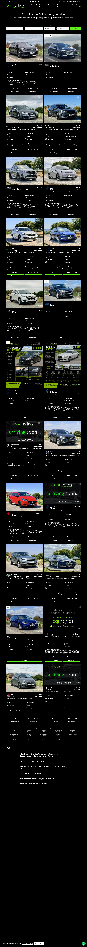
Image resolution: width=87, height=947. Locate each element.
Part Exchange (15, 91)
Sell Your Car (41, 6)
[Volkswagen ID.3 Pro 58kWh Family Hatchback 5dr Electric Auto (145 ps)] (62, 170)
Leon (13, 638)
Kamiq (14, 250)
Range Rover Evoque (20, 189)
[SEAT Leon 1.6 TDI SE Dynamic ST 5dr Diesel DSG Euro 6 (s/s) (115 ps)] (24, 619)
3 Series (53, 392)
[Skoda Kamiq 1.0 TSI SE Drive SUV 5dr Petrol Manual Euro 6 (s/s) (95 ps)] (24, 232)
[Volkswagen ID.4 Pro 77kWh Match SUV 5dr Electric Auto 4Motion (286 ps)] (24, 47)
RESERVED (48, 35)
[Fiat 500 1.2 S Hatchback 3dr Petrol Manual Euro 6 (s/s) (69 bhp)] (24, 678)
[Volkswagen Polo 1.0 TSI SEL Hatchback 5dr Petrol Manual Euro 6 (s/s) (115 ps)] (62, 232)
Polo (52, 250)
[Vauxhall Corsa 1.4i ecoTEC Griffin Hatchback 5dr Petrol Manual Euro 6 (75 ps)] (24, 496)
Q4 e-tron (54, 66)
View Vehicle (15, 88)
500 (13, 696)
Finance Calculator (33, 88)
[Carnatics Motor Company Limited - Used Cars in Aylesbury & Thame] (15, 6)
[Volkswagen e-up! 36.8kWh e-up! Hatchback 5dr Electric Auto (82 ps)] (24, 364)
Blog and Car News (60, 6)
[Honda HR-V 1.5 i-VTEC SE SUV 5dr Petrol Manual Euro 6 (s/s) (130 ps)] (24, 293)
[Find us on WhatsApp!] (31, 1)
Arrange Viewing (33, 91)
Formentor (49, 127)
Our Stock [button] (34, 5)
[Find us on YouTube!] (38, 1)
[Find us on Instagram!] (35, 1)
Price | (47, 26)
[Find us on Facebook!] (33, 1)
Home (28, 5)
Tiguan (53, 508)
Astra (52, 635)
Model (26, 26)
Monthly (49, 26)
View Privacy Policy (28, 943)
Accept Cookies (39, 943)
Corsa (13, 515)
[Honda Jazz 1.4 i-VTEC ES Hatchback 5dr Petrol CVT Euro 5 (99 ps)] (62, 674)
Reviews (69, 5)
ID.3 (51, 189)
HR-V (13, 312)
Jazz (51, 689)
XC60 (52, 453)
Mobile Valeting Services (50, 6)
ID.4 (13, 66)
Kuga (52, 305)
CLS (13, 446)
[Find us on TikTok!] (37, 1)
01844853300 (10, 1)
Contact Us (74, 6)
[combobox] (14, 28)
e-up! (13, 392)
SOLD (46, 281)
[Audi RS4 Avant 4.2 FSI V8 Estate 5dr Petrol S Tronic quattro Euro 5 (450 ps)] (24, 109)
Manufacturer (9, 26)
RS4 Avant (15, 127)
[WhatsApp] (84, 944)
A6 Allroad (54, 576)
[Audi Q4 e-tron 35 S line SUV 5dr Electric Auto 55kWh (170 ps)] (62, 47)
